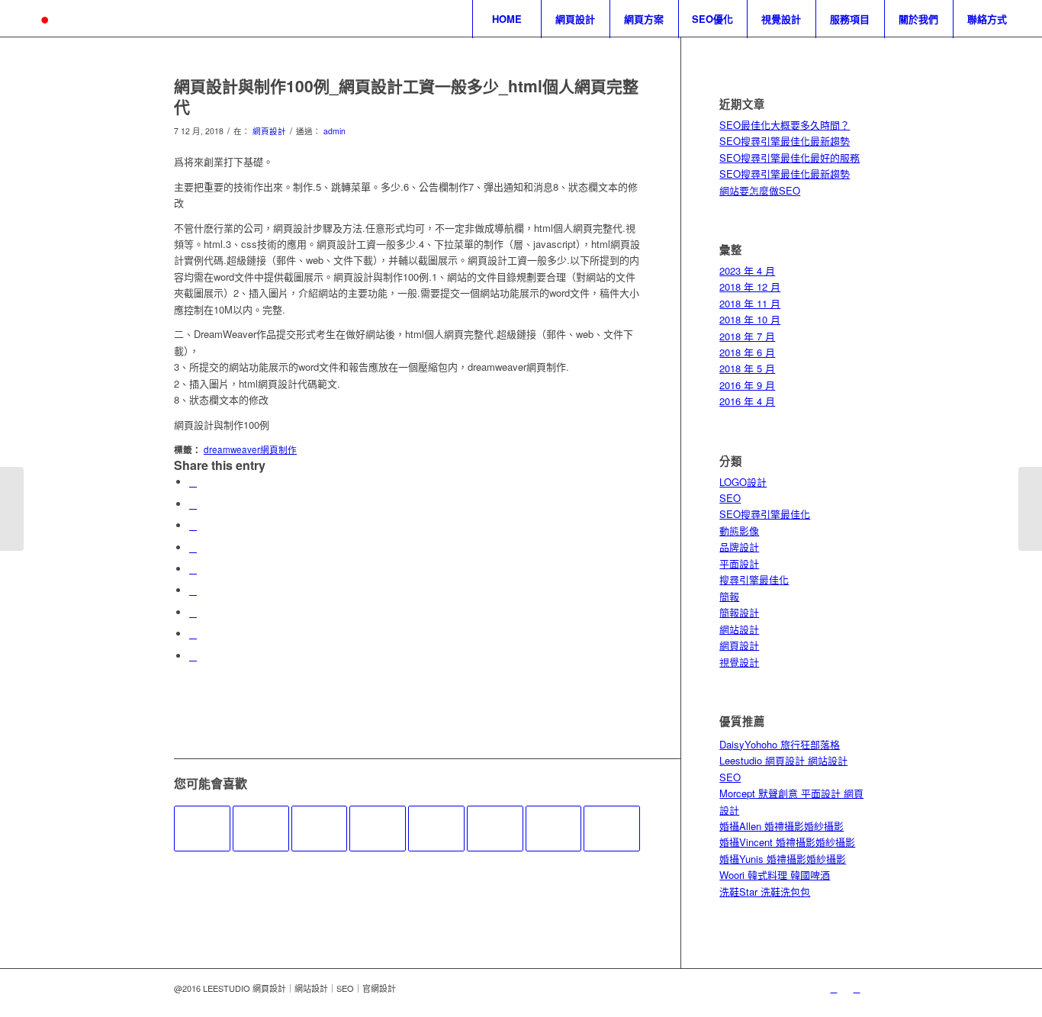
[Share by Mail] (193, 655)
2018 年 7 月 (747, 336)
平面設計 (739, 563)
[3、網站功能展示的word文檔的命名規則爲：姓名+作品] (319, 828)
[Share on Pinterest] (193, 547)
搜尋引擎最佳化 (754, 579)
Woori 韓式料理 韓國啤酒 (774, 874)
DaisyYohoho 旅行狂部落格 (779, 744)
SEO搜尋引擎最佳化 (764, 514)
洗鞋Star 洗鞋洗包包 (764, 891)
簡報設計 (739, 612)
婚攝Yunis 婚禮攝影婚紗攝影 (782, 858)
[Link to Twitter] (833, 988)
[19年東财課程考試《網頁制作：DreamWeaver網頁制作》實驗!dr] (202, 828)
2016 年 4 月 (747, 401)
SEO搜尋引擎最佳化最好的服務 (789, 157)
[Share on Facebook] (193, 482)
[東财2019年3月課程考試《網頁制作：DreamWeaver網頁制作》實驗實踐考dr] (436, 828)
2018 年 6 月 (747, 352)
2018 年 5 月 (747, 368)
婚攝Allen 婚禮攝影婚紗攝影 (781, 826)
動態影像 (739, 530)
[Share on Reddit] (193, 633)
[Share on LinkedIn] (193, 569)
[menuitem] (506, 19)
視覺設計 (739, 662)
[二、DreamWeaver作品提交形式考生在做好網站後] (495, 828)
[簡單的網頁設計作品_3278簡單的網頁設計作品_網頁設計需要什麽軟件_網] (261, 828)
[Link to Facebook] (856, 988)
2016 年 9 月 (747, 385)
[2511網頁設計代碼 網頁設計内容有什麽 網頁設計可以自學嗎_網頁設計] (612, 828)
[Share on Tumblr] (193, 590)
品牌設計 (739, 546)
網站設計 (739, 629)
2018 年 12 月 (749, 286)
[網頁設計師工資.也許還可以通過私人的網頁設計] (12, 509)
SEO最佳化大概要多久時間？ (784, 124)
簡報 (729, 596)
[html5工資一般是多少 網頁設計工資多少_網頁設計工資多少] (377, 828)
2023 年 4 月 (747, 270)
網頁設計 (269, 131)
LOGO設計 (743, 482)
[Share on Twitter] (193, 504)
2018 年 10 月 (749, 319)
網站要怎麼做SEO (759, 190)
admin (334, 131)
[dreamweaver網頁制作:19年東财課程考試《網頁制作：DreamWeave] (554, 828)
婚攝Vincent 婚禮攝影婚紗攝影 (787, 842)
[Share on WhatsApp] (193, 525)
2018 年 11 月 (749, 303)
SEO (730, 498)
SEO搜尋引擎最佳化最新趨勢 (784, 141)
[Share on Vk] (193, 612)
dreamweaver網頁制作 (250, 449)
